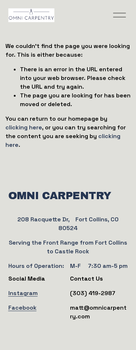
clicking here (23, 127)
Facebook (22, 307)
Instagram (23, 293)
